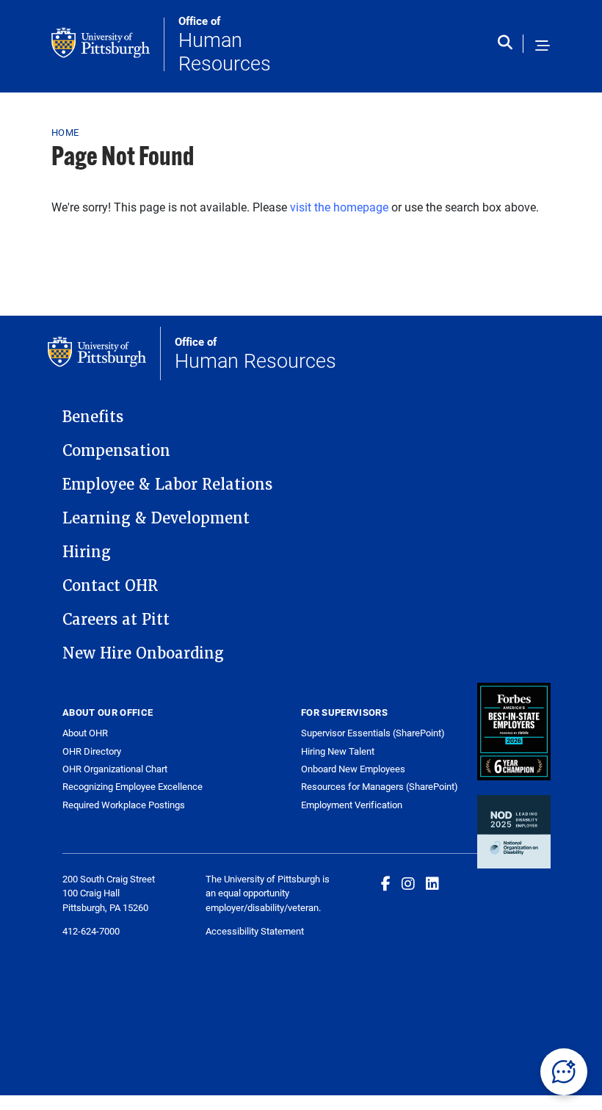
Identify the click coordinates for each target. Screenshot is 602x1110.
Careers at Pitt (116, 619)
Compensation (116, 450)
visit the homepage (339, 206)
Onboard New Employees (353, 768)
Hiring (86, 552)
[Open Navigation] (542, 46)
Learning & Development (156, 518)
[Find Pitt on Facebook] (386, 883)
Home (65, 132)
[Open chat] (563, 1071)
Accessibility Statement (255, 930)
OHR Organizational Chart (114, 769)
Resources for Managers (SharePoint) (379, 786)
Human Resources (224, 44)
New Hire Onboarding (143, 653)
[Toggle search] (508, 46)
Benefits (92, 417)
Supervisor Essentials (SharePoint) (373, 732)
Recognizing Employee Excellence (132, 786)
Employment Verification (351, 804)
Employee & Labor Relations (167, 484)
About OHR (85, 733)
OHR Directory (91, 751)
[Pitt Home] (107, 44)
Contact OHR (110, 585)
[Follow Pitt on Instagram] (408, 883)
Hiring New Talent (337, 751)
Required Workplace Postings (123, 805)
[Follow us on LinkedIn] (432, 883)
